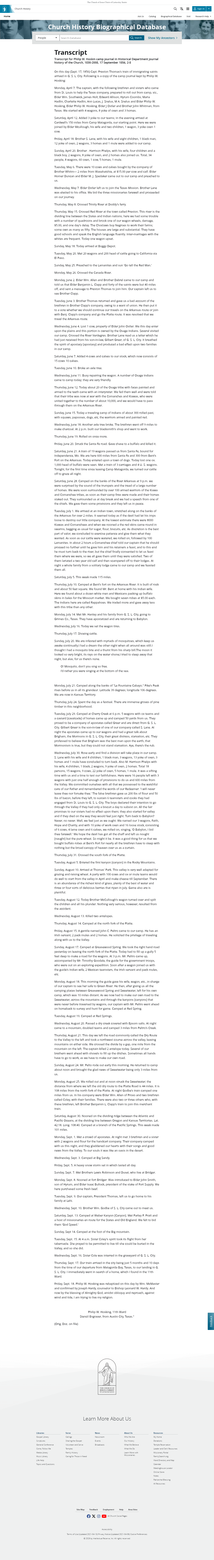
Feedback (211, 1321)
